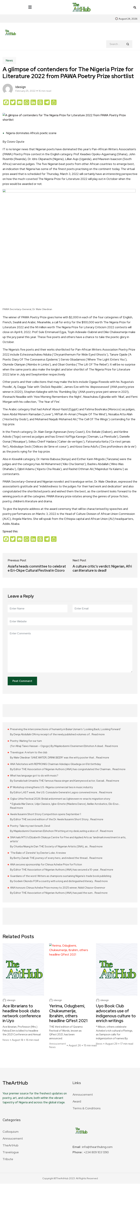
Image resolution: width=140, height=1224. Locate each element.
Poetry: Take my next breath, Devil (30, 826)
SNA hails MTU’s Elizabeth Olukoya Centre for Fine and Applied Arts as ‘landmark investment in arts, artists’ (68, 839)
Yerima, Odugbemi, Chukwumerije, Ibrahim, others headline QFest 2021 (68, 1013)
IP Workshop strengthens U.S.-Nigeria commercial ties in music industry (51, 787)
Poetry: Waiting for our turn (26, 741)
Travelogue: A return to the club (28, 752)
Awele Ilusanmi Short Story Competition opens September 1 (45, 814)
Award (77, 1101)
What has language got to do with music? (34, 775)
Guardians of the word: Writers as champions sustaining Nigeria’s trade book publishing (60, 876)
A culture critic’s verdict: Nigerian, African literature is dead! (102, 568)
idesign (20, 87)
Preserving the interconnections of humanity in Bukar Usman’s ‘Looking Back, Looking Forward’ (65, 729)
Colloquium (11, 1132)
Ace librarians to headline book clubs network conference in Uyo (22, 1013)
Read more (98, 734)
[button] (30, 7)
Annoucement (57, 1043)
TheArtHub (10, 1145)
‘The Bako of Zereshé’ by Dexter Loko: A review (38, 853)
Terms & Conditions (87, 1108)
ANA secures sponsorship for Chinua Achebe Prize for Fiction (46, 864)
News (9, 60)
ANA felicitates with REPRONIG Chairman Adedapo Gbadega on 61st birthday (55, 764)
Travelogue (11, 1152)
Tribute (8, 1159)
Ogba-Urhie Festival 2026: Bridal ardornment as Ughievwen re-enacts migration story (60, 798)
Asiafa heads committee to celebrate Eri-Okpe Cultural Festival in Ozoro (37, 568)
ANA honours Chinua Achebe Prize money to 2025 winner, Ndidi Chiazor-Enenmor (57, 887)
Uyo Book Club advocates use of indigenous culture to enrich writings (116, 1013)
